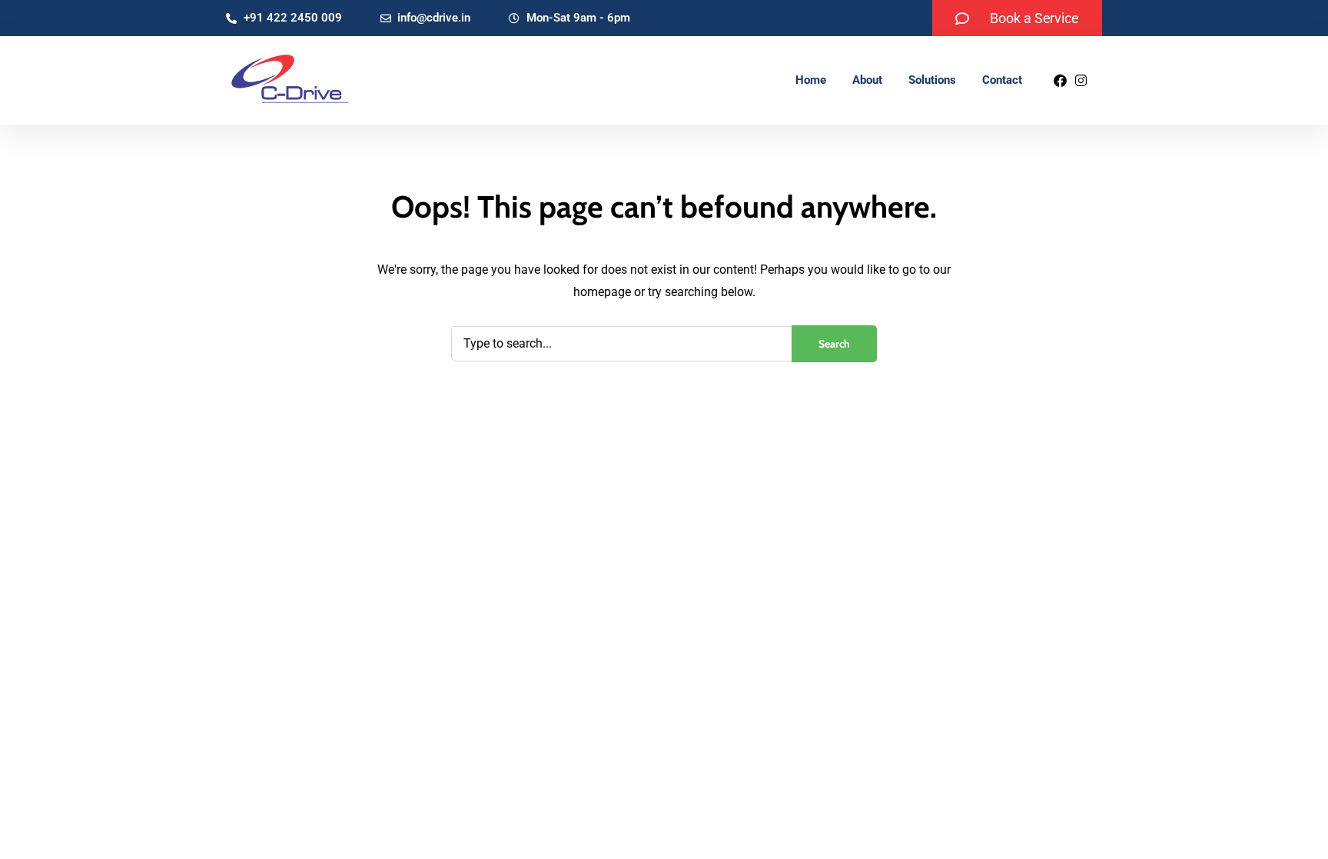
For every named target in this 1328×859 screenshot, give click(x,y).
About (867, 80)
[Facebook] (1060, 80)
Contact (1002, 80)
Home (810, 80)
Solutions (932, 80)
